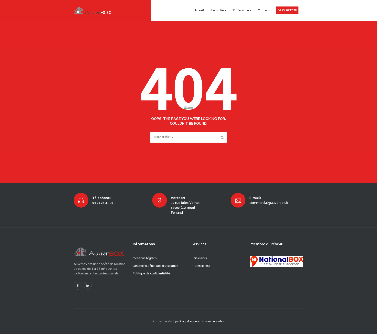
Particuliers (218, 10)
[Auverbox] (94, 10)
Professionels (242, 10)
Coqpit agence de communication (202, 321)
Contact (263, 10)
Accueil (199, 10)
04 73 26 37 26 (287, 10)
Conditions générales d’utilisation (155, 266)
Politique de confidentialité (151, 273)
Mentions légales (145, 258)
